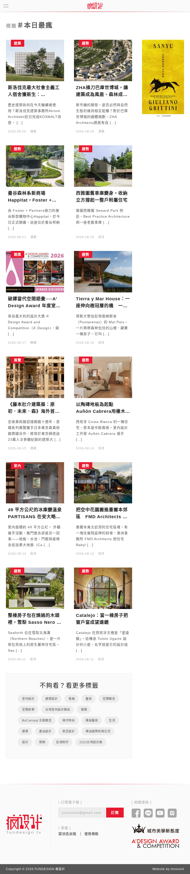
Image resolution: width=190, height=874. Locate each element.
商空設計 (68, 731)
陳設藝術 (92, 720)
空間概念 (109, 699)
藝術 (89, 699)
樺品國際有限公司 (98, 731)
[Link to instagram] (172, 813)
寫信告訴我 (67, 834)
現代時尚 (68, 720)
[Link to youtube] (160, 813)
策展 (72, 699)
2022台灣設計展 (90, 742)
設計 (25, 742)
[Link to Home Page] (95, 5)
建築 (25, 731)
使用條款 (91, 834)
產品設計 (45, 731)
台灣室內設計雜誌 (57, 709)
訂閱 (115, 813)
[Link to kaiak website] (155, 828)
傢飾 (42, 742)
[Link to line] (148, 813)
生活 (112, 720)
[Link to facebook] (136, 813)
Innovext (177, 869)
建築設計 (51, 699)
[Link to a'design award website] (155, 843)
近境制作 (62, 742)
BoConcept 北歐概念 (36, 720)
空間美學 (28, 709)
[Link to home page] (24, 824)
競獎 (84, 709)
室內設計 (28, 699)
